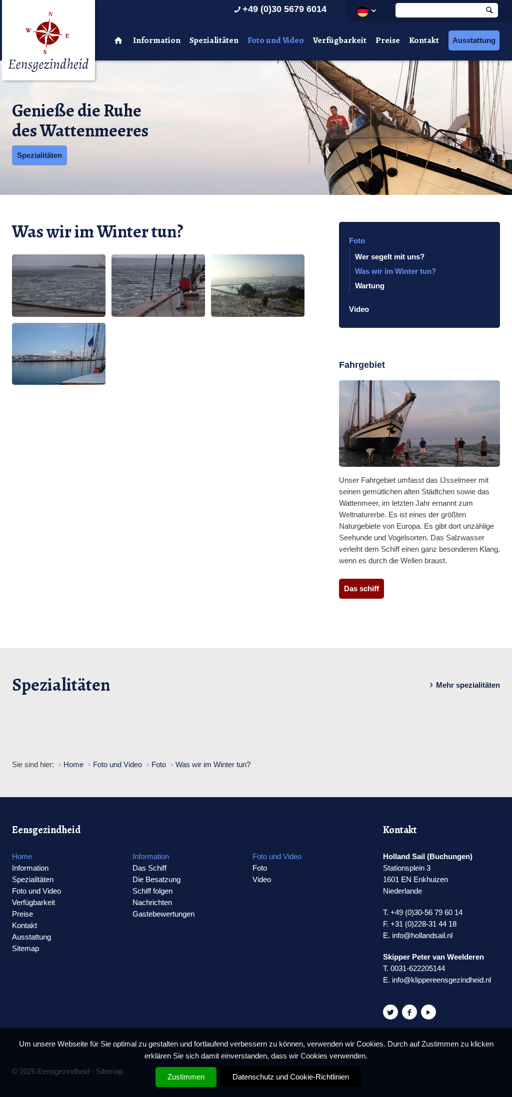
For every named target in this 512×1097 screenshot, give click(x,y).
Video (359, 309)
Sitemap (25, 948)
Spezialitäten (214, 40)
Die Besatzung (156, 879)
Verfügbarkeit (339, 40)
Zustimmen (186, 1077)
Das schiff (361, 588)
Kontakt (424, 40)
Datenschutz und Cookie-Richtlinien (290, 1077)
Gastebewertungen (163, 914)
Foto (357, 240)
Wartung (369, 285)
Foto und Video (276, 40)
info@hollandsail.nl (422, 935)
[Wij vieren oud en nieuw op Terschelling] (59, 354)
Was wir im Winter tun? (395, 271)
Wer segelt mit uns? (389, 256)
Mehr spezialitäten (468, 685)
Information (156, 40)
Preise (388, 40)
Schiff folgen (152, 891)
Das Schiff (149, 868)
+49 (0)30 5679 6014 (284, 9)
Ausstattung (474, 40)
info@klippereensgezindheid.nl (441, 980)
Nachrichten (152, 902)
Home (22, 856)
